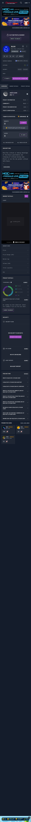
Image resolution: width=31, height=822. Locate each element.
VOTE (24, 135)
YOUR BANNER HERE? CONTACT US (21, 27)
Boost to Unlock (15, 39)
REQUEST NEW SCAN (15, 337)
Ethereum (23, 51)
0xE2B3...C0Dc (22, 60)
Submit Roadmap (8, 310)
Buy (26, 196)
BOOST (24, 122)
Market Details (14, 86)
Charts (7, 78)
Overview (4, 86)
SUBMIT (25, 282)
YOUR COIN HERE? (25, 423)
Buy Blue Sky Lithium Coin (20, 78)
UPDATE (26, 373)
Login (26, 3)
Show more (7, 167)
